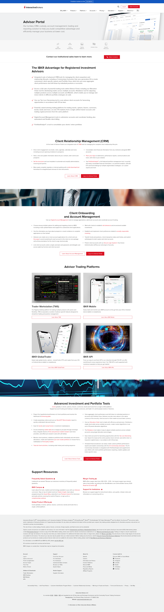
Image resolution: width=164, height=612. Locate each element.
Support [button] (120, 11)
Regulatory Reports (88, 569)
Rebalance (90, 430)
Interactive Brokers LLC (82, 593)
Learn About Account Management (72, 254)
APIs (24, 579)
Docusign (36, 239)
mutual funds (49, 426)
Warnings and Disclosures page (105, 531)
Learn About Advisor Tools (72, 459)
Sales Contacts (113, 57)
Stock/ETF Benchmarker (64, 420)
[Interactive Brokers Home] (33, 6)
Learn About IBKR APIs (108, 367)
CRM (79, 144)
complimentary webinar (39, 498)
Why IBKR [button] (63, 11)
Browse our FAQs (58, 564)
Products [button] (73, 11)
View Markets (89, 1)
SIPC (60, 595)
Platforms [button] (82, 11)
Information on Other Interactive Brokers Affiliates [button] (82, 605)
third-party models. (48, 442)
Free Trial (25, 564)
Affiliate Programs (87, 571)
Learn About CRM (72, 176)
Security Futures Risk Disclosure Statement (108, 536)
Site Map (132, 585)
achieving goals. (46, 416)
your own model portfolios (62, 439)
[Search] (118, 6)
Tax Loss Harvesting (125, 436)
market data (47, 430)
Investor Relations (88, 562)
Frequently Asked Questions (42, 479)
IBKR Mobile (26, 577)
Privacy (126, 585)
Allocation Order (95, 422)
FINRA (56, 595)
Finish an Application (28, 560)
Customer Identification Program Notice (61, 585)
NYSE (51, 595)
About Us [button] (130, 11)
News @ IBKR (86, 564)
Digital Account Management (59, 220)
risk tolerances (106, 225)
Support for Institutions (92, 489)
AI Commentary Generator (117, 446)
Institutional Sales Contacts (60, 562)
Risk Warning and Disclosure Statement (101, 538)
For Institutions (57, 560)
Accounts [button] (92, 11)
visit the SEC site (58, 540)
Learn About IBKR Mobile (107, 317)
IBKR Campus (37, 487)
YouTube (117, 569)
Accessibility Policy (33, 585)
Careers (85, 558)
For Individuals (57, 558)
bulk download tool (73, 167)
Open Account (134, 7)
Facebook (117, 558)
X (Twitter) (117, 567)
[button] (138, 10)
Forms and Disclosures (117, 585)
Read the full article (89, 485)
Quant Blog (47, 494)
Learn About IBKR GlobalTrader (56, 367)
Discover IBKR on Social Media (121, 556)
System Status (57, 567)
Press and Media (87, 567)
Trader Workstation (28, 573)
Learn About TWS (56, 317)
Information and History (89, 560)
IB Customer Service (32, 531)
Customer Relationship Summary (82, 585)
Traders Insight (62, 492)
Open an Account (28, 558)
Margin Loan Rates (107, 534)
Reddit (116, 564)
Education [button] (111, 11)
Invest (54, 407)
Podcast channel (66, 494)
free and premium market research (59, 432)
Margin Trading (89, 479)
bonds (40, 426)
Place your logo (90, 156)
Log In (124, 7)
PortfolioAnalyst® (93, 161)
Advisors (77, 490)
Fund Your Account (58, 556)
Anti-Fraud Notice (44, 585)
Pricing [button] (102, 11)
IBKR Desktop (26, 575)
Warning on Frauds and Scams (101, 585)
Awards (85, 556)
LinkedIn (117, 562)
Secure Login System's (110, 243)
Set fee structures (38, 161)
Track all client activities (40, 445)
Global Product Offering (41, 502)
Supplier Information (58, 573)
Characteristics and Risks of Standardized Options (83, 529)
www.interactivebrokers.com (84, 599)
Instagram (117, 560)
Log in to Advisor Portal (90, 176)
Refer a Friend (27, 567)
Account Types (27, 562)
